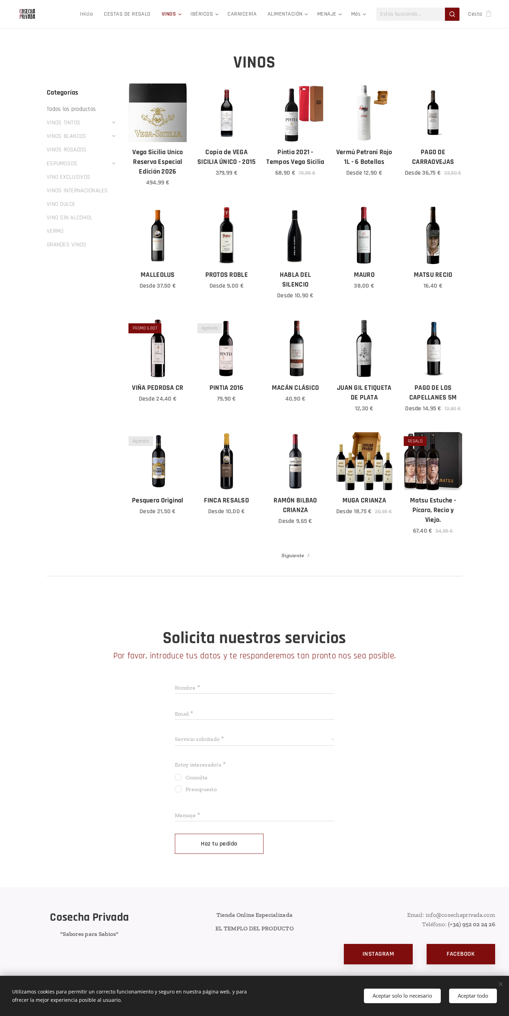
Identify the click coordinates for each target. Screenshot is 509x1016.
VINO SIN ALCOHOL (69, 217)
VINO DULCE (61, 204)
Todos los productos (71, 109)
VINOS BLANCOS (67, 136)
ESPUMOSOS (62, 163)
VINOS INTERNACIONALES (77, 190)
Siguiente (293, 555)
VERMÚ (55, 231)
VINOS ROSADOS (67, 150)
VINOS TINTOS (63, 122)
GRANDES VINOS (67, 244)
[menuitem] (88, 14)
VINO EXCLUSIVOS (68, 177)
